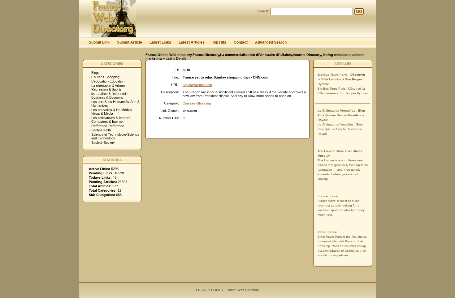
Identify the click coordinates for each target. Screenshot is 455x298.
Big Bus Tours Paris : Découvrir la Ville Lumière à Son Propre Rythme (341, 79)
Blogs (95, 72)
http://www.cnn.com (197, 85)
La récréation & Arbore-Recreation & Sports (108, 87)
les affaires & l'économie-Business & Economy (110, 95)
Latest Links (160, 42)
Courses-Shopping (105, 77)
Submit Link (99, 42)
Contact (241, 42)
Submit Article (129, 42)
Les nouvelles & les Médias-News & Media (112, 111)
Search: (263, 11)
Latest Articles (192, 42)
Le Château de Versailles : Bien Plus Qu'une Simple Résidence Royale (341, 115)
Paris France (327, 232)
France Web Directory (242, 290)
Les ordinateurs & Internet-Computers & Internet (111, 119)
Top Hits (219, 42)
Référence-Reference (107, 126)
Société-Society (103, 142)
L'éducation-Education (107, 81)
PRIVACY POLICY (209, 290)
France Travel (328, 196)
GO (359, 11)
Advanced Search (271, 42)
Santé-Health (101, 130)
